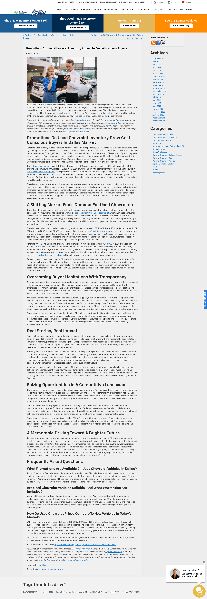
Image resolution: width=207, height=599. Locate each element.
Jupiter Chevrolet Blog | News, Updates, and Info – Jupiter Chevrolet (85, 545)
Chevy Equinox (159, 149)
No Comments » (55, 569)
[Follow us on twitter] (163, 43)
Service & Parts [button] (128, 10)
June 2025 (157, 100)
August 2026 (158, 59)
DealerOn (59, 592)
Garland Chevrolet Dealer (163, 158)
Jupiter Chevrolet (82, 120)
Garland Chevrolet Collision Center (167, 155)
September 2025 (160, 91)
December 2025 (160, 82)
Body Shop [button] (159, 10)
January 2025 (158, 115)
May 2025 (157, 103)
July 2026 (157, 62)
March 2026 (158, 74)
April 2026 (157, 71)
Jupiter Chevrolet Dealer (163, 164)
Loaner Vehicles (185, 10)
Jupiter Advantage (113, 123)
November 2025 (159, 85)
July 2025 (157, 97)
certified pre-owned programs (40, 172)
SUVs (155, 167)
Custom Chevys (71, 10)
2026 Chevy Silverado (162, 140)
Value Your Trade (111, 10)
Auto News (41, 569)
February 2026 (159, 77)
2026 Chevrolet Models (163, 134)
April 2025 (157, 106)
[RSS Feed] (153, 43)
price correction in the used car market (91, 213)
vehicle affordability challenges (50, 255)
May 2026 (157, 68)
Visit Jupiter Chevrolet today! (76, 132)
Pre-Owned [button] (86, 10)
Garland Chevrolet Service (164, 161)
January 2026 (158, 79)
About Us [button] (171, 10)
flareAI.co (42, 565)
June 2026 (157, 65)
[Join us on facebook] (158, 43)
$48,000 (108, 244)
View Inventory (26, 26)
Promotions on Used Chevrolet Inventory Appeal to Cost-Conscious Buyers (76, 48)
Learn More (129, 26)
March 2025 (158, 109)
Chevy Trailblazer (160, 152)
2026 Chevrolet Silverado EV (165, 137)
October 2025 (159, 88)
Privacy (75, 592)
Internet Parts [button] (145, 10)
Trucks (155, 170)
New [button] (59, 10)
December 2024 (160, 118)
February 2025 (159, 112)
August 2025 (158, 94)
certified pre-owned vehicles (105, 231)
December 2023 (160, 121)
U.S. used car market (40, 166)
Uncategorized (159, 173)
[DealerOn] (30, 592)
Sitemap (67, 592)
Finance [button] (97, 10)
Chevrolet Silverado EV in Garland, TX (168, 146)
